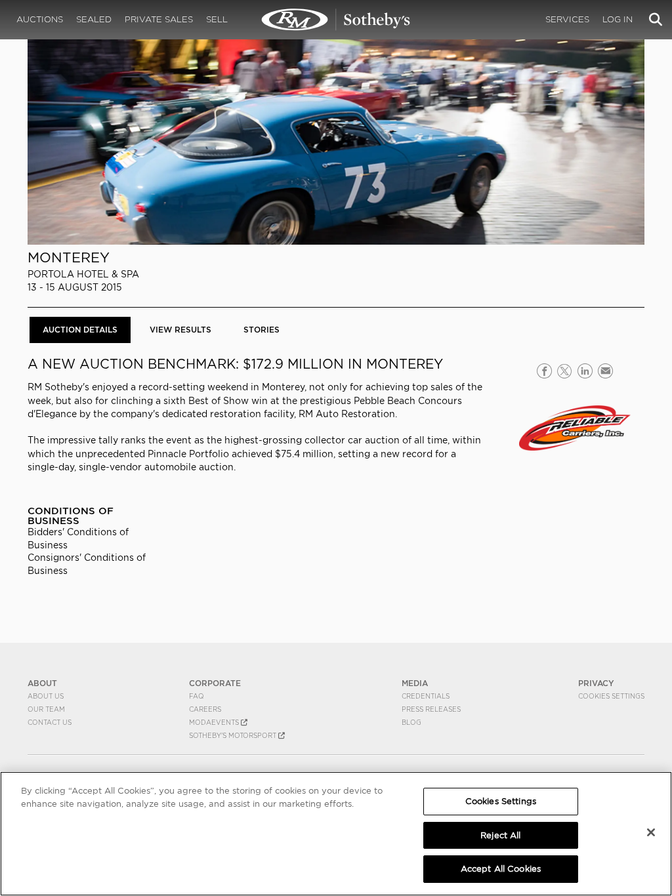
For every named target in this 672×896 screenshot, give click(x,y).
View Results (180, 330)
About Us (46, 696)
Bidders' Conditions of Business (78, 538)
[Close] (651, 832)
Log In (617, 19)
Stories (261, 330)
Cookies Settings (611, 696)
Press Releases (431, 709)
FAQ (196, 696)
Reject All (500, 835)
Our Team (46, 709)
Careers (205, 709)
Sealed (94, 19)
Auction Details (80, 330)
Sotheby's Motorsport (233, 735)
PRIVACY (596, 683)
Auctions (39, 19)
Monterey (69, 257)
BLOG (411, 722)
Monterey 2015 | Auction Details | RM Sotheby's (336, 19)
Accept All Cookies (501, 869)
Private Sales (159, 19)
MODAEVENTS (215, 722)
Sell (217, 19)
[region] (336, 833)
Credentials (426, 696)
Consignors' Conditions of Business (87, 563)
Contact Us (50, 722)
